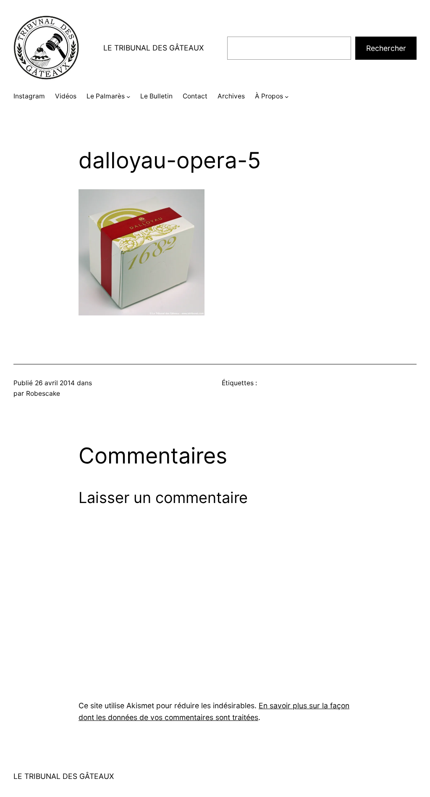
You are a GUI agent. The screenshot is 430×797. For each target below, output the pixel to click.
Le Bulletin (156, 96)
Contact (195, 96)
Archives (231, 96)
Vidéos (65, 96)
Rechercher (386, 48)
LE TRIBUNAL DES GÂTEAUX (153, 47)
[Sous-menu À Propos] (286, 96)
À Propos (269, 96)
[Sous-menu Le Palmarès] (128, 96)
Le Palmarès (106, 96)
